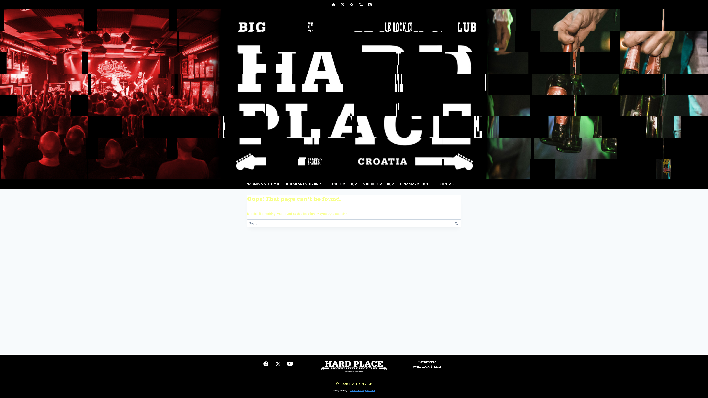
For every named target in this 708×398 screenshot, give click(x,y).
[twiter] (278, 364)
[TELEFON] (361, 4)
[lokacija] (352, 4)
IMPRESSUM (427, 362)
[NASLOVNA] (333, 4)
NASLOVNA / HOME (263, 184)
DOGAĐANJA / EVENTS (303, 184)
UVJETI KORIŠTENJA (427, 367)
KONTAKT (447, 184)
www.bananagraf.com (362, 390)
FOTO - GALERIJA (343, 184)
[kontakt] (370, 4)
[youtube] (290, 364)
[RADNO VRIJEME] (342, 4)
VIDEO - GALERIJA (379, 184)
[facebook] (266, 364)
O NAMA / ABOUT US (417, 184)
